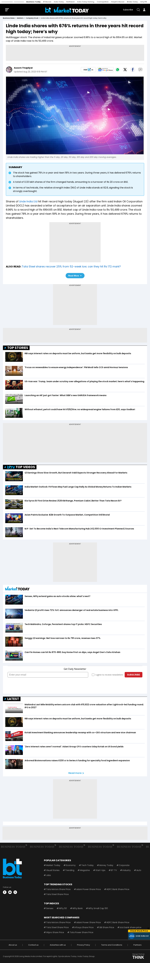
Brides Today (132, 2)
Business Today (33, 2)
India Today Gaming (85, 2)
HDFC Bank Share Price (117, 889)
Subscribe (128, 9)
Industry (126, 870)
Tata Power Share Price (81, 932)
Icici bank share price (130, 927)
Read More (73, 275)
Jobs (48, 875)
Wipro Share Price (55, 932)
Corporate (124, 865)
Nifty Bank (78, 908)
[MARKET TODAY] (17, 589)
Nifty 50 (63, 908)
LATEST (13, 699)
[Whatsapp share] (117, 69)
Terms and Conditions (111, 945)
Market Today (53, 865)
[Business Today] (67, 10)
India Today (59, 2)
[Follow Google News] (105, 69)
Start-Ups (100, 870)
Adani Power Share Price (88, 889)
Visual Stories (52, 870)
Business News (9, 18)
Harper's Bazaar (117, 2)
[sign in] (144, 10)
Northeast (70, 2)
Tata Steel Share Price (57, 894)
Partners (137, 945)
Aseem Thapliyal (23, 67)
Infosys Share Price (84, 927)
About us (13, 945)
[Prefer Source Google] (88, 69)
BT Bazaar (47, 2)
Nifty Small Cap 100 (98, 908)
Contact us (33, 945)
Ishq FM (143, 2)
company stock (32, 18)
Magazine (85, 870)
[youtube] (10, 892)
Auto (138, 870)
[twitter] (15, 892)
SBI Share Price (106, 927)
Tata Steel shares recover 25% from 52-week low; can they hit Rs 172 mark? (71, 266)
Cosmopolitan (103, 2)
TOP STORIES (17, 348)
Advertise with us (58, 945)
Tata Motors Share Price (58, 889)
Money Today (106, 865)
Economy (71, 865)
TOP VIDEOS (25, 467)
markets (20, 18)
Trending (69, 870)
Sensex (49, 908)
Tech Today (87, 865)
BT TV (114, 870)
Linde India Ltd (28, 201)
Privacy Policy (83, 945)
